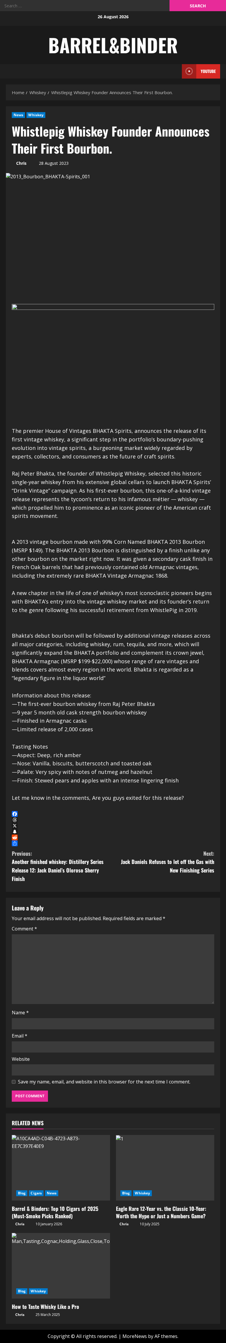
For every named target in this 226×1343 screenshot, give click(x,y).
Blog (22, 1193)
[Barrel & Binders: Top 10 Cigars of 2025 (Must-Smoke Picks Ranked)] (61, 1168)
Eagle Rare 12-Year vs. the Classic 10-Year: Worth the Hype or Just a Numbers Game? (161, 1212)
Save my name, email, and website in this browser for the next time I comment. (104, 1081)
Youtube (208, 71)
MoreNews (134, 1336)
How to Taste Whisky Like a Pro (45, 1306)
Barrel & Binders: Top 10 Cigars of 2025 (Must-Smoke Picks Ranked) (55, 1212)
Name (20, 1012)
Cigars (36, 1193)
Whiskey (36, 114)
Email (19, 1036)
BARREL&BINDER (113, 45)
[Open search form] (175, 71)
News (18, 114)
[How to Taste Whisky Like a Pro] (61, 1266)
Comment (24, 928)
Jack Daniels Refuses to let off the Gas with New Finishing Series (167, 862)
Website (21, 1059)
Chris (21, 163)
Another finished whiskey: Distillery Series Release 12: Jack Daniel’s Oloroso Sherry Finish (58, 866)
